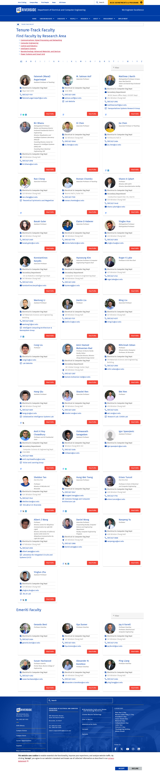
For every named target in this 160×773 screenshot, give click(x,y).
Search (101, 2)
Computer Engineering (29, 43)
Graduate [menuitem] (61, 19)
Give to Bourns (87, 719)
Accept (121, 768)
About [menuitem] (95, 19)
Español (19, 745)
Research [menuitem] (84, 19)
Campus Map (34, 2)
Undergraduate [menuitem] (46, 19)
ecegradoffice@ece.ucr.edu (62, 730)
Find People (45, 2)
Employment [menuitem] (123, 19)
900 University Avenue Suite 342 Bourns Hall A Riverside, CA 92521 (56, 718)
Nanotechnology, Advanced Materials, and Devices (40, 51)
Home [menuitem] (34, 19)
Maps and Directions (23, 751)
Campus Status (21, 730)
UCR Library (20, 725)
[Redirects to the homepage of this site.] (18, 24)
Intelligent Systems (28, 49)
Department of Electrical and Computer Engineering (61, 10)
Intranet (85, 729)
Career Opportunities (23, 740)
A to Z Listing (22, 2)
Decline (135, 768)
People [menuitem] (73, 19)
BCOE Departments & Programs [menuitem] (124, 3)
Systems (85, 734)
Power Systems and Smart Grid (33, 54)
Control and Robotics (29, 46)
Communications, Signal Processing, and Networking (41, 40)
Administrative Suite (89, 724)
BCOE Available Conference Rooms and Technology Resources (94, 710)
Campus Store (21, 735)
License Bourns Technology (91, 714)
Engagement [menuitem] (108, 19)
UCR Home (62, 2)
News (54, 2)
